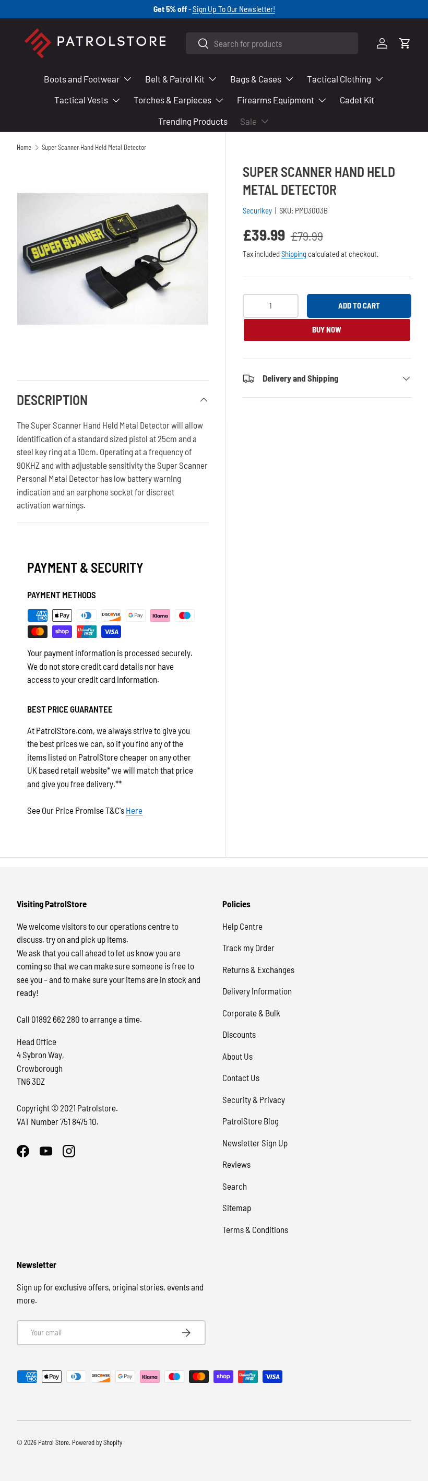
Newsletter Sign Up (255, 1143)
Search (234, 1186)
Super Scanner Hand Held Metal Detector (94, 147)
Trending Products (193, 121)
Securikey (257, 210)
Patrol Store (53, 1442)
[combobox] (272, 43)
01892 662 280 (56, 1019)
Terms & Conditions (255, 1229)
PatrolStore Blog (250, 1121)
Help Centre (242, 926)
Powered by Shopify (97, 1442)
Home (24, 147)
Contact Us (240, 1077)
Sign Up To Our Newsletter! (234, 9)
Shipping (293, 253)
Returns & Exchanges (258, 969)
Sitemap (236, 1207)
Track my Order (248, 947)
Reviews (236, 1164)
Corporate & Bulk (251, 1013)
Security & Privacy (253, 1099)
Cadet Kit (357, 99)
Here (134, 810)
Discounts (239, 1034)
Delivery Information (257, 991)
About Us (237, 1056)
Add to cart (359, 305)
